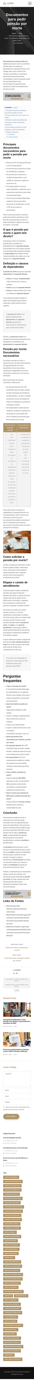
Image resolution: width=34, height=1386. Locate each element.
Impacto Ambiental (11, 1299)
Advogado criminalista (12, 1189)
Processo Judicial (11, 1329)
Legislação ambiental (12, 1304)
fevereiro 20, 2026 (11, 1140)
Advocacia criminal (11, 1177)
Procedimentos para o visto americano (15, 1148)
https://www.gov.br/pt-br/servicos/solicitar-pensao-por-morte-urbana (16, 909)
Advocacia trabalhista (12, 1185)
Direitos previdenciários (13, 1278)
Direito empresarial (11, 1249)
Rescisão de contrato (12, 1350)
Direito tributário (11, 1287)
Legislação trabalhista (13, 1312)
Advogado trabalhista (12, 1215)
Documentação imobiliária (13, 1291)
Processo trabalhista (12, 1338)
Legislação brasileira (12, 1308)
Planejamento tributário (13, 1325)
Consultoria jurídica (12, 1223)
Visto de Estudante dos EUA (12, 1138)
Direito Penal (9, 1257)
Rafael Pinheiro (10, 1143)
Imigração (8, 1295)
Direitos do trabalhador (13, 1274)
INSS (19, 40)
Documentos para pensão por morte (17, 980)
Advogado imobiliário (12, 1202)
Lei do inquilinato (11, 1316)
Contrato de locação (12, 1228)
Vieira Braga (9, 1355)
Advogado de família (11, 1194)
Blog (20, 33)
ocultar (15, 107)
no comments (18, 43)
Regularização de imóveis (13, 1346)
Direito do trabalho (11, 1244)
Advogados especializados (13, 1206)
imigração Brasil (21, 1295)
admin (14, 33)
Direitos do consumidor (12, 1266)
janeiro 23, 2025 (7, 1026)
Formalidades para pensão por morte (16, 985)
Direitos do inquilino (12, 1270)
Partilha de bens (10, 1321)
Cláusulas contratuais (12, 1219)
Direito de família (10, 1240)
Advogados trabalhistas (13, 1211)
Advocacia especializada (13, 1181)
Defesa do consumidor (12, 1236)
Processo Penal (10, 1333)
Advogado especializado (13, 1198)
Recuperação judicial (12, 1342)
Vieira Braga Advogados (13, 1359)
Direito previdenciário (12, 1261)
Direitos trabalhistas (12, 1283)
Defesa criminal (10, 1232)
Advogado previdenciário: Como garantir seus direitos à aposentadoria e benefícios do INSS (16, 1021)
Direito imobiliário (11, 1253)
